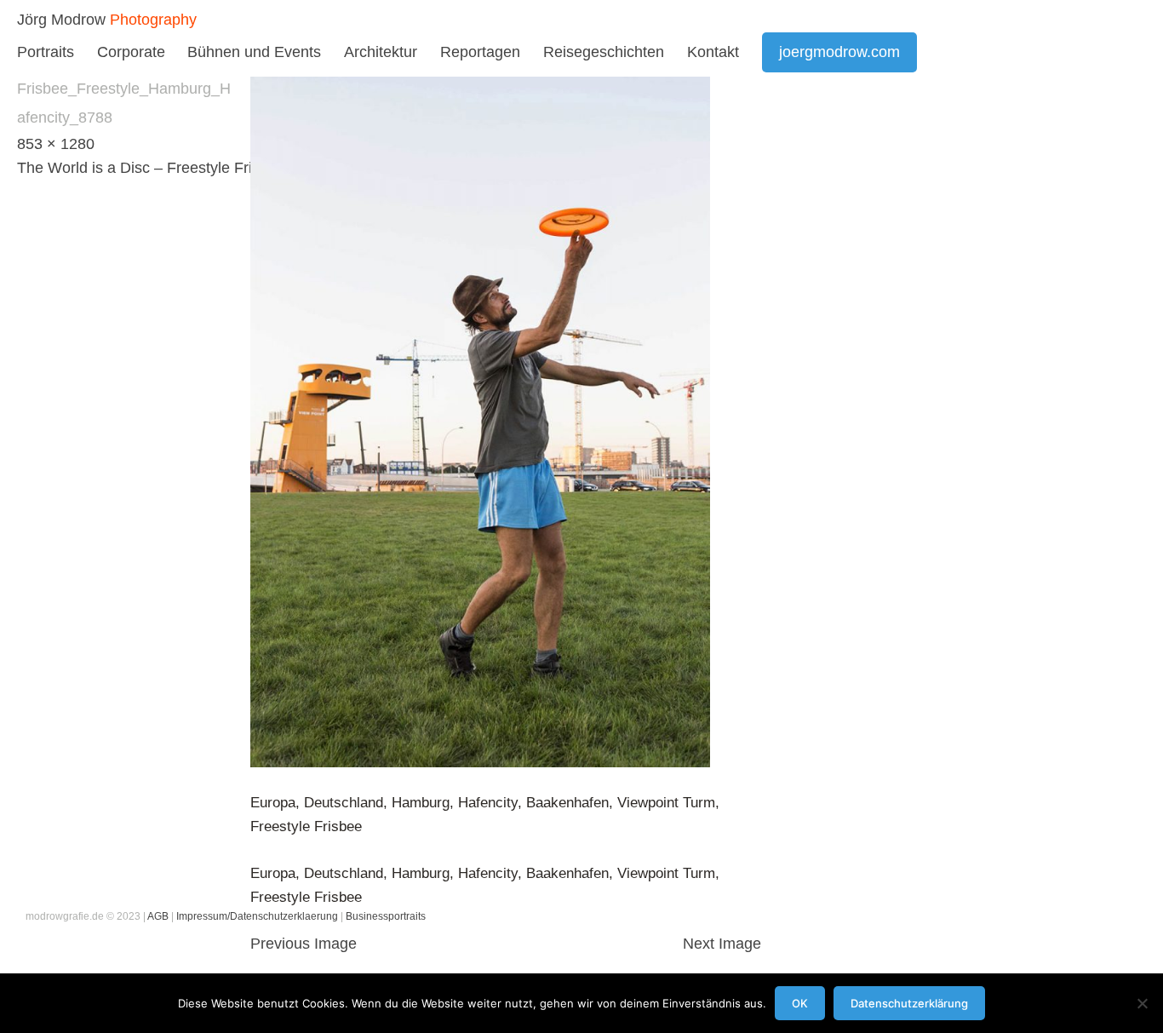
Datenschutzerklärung (909, 1003)
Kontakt (713, 51)
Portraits (45, 51)
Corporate (131, 51)
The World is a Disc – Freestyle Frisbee (151, 167)
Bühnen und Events (254, 51)
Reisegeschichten (603, 51)
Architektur (380, 51)
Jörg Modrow (61, 19)
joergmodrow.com (839, 51)
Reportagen (480, 51)
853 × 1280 (56, 143)
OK (800, 1003)
